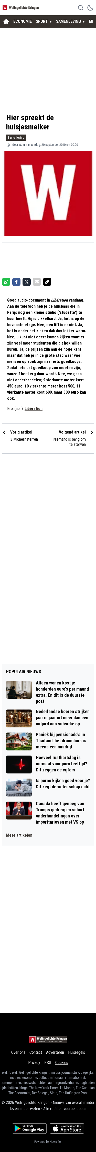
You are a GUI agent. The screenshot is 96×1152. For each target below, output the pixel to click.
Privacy (34, 1062)
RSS (47, 1062)
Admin (23, 145)
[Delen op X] (27, 282)
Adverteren (55, 1052)
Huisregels (76, 1052)
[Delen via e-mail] (37, 282)
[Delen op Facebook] (16, 282)
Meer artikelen (19, 835)
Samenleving (16, 137)
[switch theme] (90, 7)
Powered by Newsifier (48, 1142)
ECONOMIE (22, 21)
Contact (35, 1052)
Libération (33, 408)
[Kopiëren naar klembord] (47, 282)
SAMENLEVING (68, 21)
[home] (6, 21)
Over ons (18, 1052)
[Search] (81, 8)
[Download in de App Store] (67, 1128)
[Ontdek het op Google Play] (29, 1128)
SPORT (42, 21)
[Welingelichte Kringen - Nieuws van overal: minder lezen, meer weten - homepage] (21, 7)
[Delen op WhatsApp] (6, 282)
